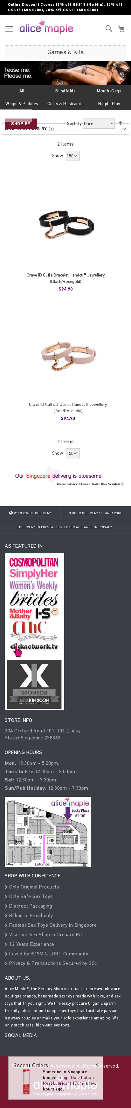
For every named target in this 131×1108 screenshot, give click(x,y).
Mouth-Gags (109, 91)
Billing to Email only (30, 915)
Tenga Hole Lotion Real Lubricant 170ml (68, 1080)
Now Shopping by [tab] (26, 129)
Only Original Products (33, 887)
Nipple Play (109, 103)
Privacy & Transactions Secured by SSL (53, 963)
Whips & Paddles (21, 103)
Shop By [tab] (21, 123)
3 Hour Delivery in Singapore (95, 513)
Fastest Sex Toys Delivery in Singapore (52, 925)
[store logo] (46, 27)
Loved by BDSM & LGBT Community (48, 954)
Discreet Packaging (30, 906)
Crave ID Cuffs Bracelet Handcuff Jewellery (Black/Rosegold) (66, 278)
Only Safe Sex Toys (30, 896)
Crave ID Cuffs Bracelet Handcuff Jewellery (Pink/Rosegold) (68, 408)
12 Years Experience (31, 944)
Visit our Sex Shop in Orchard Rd (45, 935)
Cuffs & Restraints (65, 103)
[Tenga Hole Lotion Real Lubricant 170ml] (26, 1081)
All (21, 91)
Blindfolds (65, 91)
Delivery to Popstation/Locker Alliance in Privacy (65, 527)
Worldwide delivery (32, 513)
